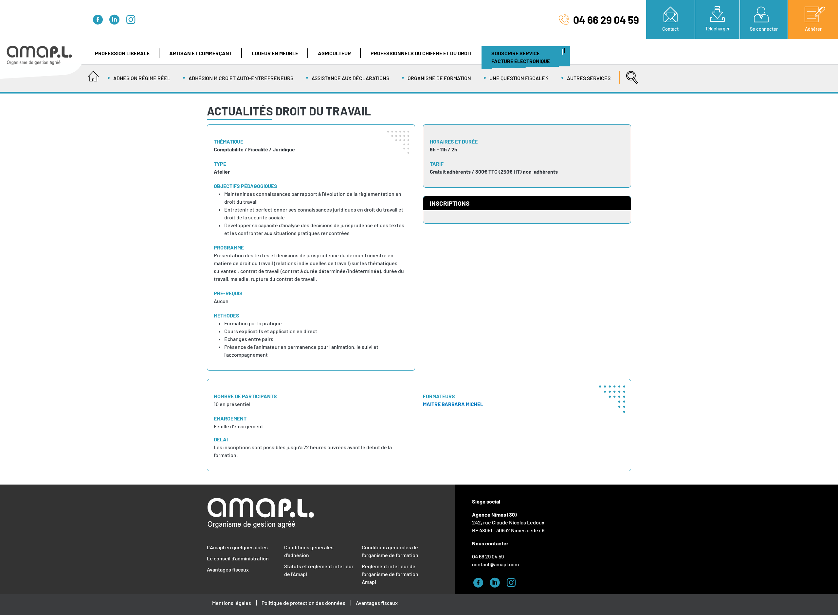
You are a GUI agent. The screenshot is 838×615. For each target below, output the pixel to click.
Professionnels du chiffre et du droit (421, 53)
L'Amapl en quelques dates (237, 547)
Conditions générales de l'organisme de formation (390, 551)
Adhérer (813, 29)
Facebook (100, 18)
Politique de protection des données (303, 603)
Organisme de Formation (439, 78)
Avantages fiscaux (228, 569)
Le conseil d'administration (238, 558)
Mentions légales (231, 603)
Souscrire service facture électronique (520, 57)
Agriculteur (334, 53)
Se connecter (764, 29)
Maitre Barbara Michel (453, 404)
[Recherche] (630, 74)
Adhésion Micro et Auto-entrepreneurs (241, 78)
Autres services (588, 78)
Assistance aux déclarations (350, 78)
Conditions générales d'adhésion (309, 551)
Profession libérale (122, 53)
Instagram (132, 18)
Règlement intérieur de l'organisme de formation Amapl (390, 574)
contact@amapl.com (495, 564)
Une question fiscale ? (519, 78)
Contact (670, 29)
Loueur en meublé (275, 53)
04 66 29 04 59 (606, 19)
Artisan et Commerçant (200, 53)
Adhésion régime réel (141, 78)
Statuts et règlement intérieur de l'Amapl (319, 570)
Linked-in (116, 18)
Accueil (93, 74)
